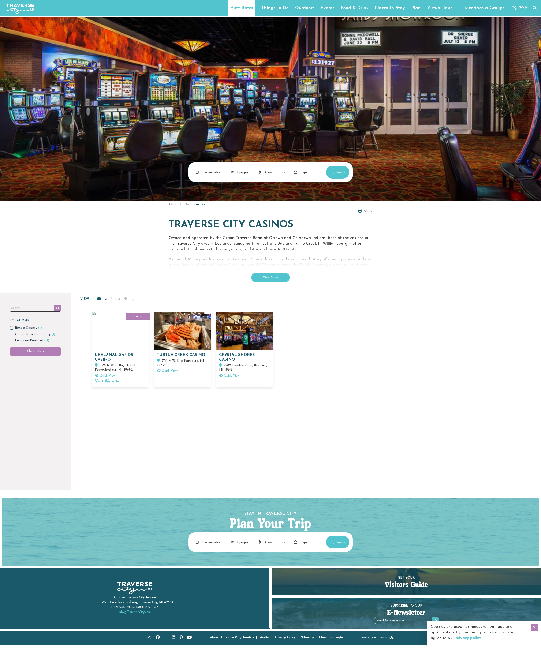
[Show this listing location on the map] (97, 365)
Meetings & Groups (484, 8)
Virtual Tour (439, 8)
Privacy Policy (285, 637)
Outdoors (304, 8)
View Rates (241, 8)
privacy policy (468, 638)
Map (130, 299)
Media (264, 637)
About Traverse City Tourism (232, 637)
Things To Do (275, 8)
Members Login (331, 637)
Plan (416, 8)
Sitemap (307, 637)
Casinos (200, 204)
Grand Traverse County (35, 334)
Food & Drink (355, 8)
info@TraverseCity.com (135, 612)
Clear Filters (35, 351)
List (117, 299)
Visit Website (107, 381)
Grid (104, 299)
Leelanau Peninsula (32, 340)
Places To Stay (390, 8)
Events (327, 8)
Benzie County (28, 328)
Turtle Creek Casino (181, 355)
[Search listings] (57, 308)
